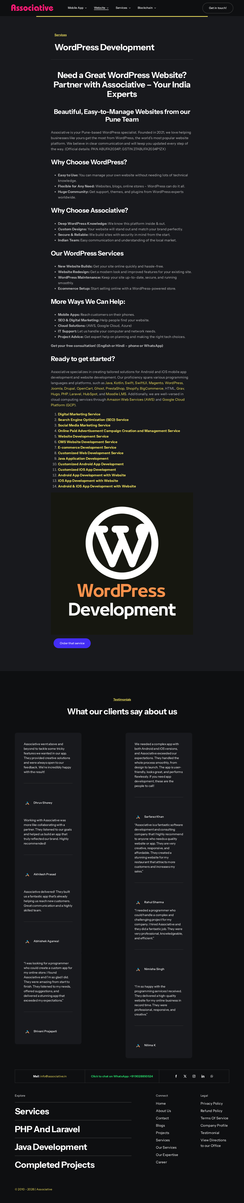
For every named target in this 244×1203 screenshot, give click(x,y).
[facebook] (176, 1076)
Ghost (99, 388)
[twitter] (185, 1076)
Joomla (57, 388)
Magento (156, 383)
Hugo (55, 394)
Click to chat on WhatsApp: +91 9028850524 (122, 1076)
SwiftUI (141, 383)
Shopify (132, 388)
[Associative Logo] (32, 6)
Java (108, 383)
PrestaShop (115, 388)
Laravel (75, 394)
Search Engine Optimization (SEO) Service (93, 420)
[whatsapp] (212, 1076)
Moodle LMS (116, 394)
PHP (64, 394)
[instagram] (194, 1076)
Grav (180, 388)
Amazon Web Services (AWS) (131, 399)
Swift (129, 383)
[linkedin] (203, 1076)
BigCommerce (151, 388)
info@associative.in (53, 1076)
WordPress (174, 383)
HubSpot (90, 394)
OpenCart (85, 388)
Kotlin (118, 383)
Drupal (69, 388)
